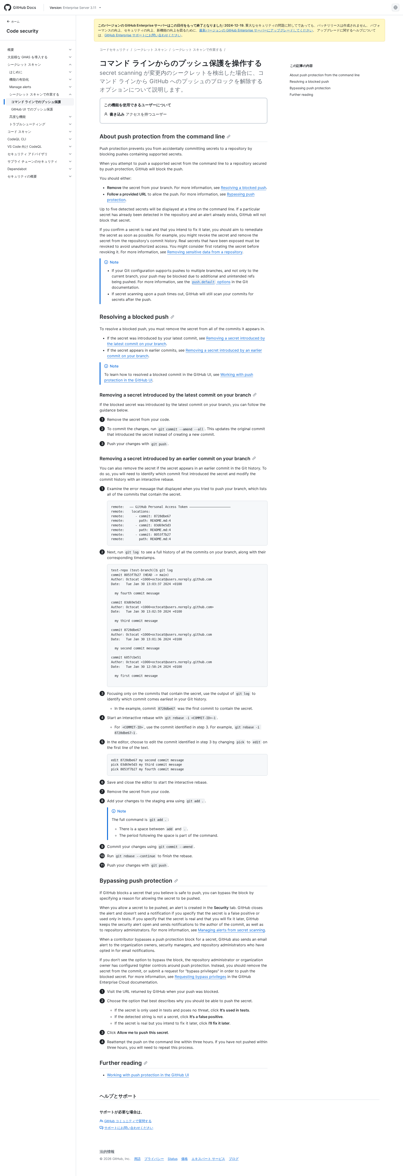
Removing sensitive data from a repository (204, 252)
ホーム (15, 21)
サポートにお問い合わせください (128, 1128)
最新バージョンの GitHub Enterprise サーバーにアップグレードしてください (256, 30)
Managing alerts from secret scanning (231, 930)
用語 (137, 1159)
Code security (22, 31)
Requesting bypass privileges (200, 976)
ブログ (234, 1159)
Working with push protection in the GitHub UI (148, 1075)
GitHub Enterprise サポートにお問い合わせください (142, 35)
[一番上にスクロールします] (392, 1165)
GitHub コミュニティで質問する (128, 1121)
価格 (184, 1159)
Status (172, 1159)
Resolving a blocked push (243, 187)
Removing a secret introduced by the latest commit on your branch (175, 395)
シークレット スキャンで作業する (197, 49)
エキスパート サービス (208, 1159)
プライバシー (154, 1159)
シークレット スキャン (150, 49)
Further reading (121, 1062)
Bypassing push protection (136, 880)
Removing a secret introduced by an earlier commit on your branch (175, 458)
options (211, 281)
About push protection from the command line (162, 136)
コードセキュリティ (114, 49)
